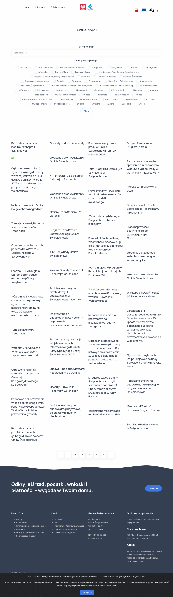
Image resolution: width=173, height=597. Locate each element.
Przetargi (20, 529)
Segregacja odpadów (26, 536)
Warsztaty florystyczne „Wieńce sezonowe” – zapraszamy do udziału (25, 351)
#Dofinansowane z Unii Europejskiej (116, 85)
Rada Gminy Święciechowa (121, 81)
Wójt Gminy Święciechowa (32, 85)
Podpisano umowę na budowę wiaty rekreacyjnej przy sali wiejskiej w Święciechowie (143, 386)
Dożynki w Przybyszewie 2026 (142, 189)
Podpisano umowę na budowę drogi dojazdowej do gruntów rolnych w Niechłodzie (65, 410)
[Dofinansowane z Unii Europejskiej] (144, 10)
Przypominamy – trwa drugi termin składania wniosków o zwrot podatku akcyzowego (105, 196)
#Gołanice (24, 90)
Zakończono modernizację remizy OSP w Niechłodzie (104, 412)
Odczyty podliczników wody (67, 143)
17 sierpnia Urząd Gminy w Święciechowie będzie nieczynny (104, 220)
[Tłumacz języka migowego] (152, 10)
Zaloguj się (153, 488)
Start (28, 7)
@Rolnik (80, 104)
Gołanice (135, 67)
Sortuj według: (86, 46)
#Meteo (154, 90)
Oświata (60, 81)
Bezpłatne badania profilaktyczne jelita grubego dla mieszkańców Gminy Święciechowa (27, 434)
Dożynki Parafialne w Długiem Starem (139, 145)
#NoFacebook (41, 94)
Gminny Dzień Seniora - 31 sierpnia (65, 214)
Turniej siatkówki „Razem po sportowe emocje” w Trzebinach (28, 227)
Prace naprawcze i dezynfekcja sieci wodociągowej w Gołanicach (138, 232)
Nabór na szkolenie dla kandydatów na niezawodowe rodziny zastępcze (102, 320)
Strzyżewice (146, 81)
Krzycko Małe (61, 72)
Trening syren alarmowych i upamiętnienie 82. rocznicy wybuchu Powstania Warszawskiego (105, 295)
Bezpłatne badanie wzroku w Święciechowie (143, 426)
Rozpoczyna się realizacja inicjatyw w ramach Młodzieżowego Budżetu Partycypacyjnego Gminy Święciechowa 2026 (65, 347)
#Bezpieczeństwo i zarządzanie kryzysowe (71, 85)
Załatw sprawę (58, 7)
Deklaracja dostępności (65, 532)
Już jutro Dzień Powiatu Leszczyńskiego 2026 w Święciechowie (64, 233)
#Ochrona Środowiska (65, 94)
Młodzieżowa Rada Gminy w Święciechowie (119, 72)
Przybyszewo (95, 81)
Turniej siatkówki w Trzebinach (22, 331)
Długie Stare (117, 67)
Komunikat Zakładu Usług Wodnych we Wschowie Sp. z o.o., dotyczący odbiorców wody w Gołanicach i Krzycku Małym (105, 245)
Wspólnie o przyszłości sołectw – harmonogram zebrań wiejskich (142, 256)
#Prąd (139, 94)
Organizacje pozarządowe (37, 81)
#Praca (86, 94)
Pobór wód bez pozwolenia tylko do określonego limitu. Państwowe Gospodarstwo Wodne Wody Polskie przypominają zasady (28, 406)
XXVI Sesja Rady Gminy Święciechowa (64, 254)
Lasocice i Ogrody (83, 72)
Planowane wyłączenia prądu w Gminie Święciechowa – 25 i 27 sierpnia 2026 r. (102, 148)
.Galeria (110, 104)
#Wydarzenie (131, 99)
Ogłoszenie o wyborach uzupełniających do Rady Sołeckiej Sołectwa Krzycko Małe (144, 360)
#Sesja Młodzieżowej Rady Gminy (38, 99)
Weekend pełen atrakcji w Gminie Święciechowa (142, 276)
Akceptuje (87, 592)
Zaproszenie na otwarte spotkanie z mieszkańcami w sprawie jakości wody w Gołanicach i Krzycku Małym (144, 167)
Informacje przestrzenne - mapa (31, 526)
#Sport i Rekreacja (88, 99)
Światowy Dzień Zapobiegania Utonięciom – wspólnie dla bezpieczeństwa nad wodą (66, 319)
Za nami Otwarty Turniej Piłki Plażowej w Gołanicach (67, 272)
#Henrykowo (43, 90)
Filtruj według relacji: (86, 60)
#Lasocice (137, 90)
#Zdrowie (150, 99)
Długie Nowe (98, 67)
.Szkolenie (126, 104)
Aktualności (25, 67)
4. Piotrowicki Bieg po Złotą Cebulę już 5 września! (66, 177)
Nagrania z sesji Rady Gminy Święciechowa (54, 76)
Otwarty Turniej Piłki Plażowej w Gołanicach (64, 389)
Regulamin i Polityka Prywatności (69, 526)
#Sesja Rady (67, 99)
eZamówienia (22, 522)
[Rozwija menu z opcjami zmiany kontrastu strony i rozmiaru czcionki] (158, 10)
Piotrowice (76, 81)
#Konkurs (98, 90)
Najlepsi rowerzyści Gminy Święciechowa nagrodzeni (27, 207)
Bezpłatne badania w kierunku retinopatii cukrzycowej (24, 146)
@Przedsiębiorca (62, 104)
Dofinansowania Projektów (72, 67)
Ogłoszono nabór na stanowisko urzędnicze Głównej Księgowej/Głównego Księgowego (25, 377)
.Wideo (142, 104)
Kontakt (58, 519)
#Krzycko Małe (118, 90)
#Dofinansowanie (148, 85)
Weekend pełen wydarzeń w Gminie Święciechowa (67, 159)
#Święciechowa (39, 104)
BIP (56, 522)
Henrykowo (152, 67)
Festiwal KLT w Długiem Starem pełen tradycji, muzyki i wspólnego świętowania (25, 276)
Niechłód (85, 76)
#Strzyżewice (111, 99)
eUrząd (19, 519)
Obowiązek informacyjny (66, 529)
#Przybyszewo (122, 94)
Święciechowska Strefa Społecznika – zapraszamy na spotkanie (143, 208)
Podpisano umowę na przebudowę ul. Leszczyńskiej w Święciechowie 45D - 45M (65, 293)
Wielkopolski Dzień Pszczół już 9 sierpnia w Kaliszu (143, 294)
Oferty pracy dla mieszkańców (30, 532)
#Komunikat (81, 90)
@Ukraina (96, 104)
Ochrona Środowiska (106, 76)
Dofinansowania (45, 67)
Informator (40, 7)
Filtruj (86, 111)
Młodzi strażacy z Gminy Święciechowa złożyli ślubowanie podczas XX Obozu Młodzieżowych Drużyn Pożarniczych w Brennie (103, 387)
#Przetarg (102, 94)
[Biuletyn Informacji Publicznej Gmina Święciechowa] (137, 10)
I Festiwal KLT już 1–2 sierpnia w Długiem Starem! (143, 408)
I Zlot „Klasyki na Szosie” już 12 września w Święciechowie (105, 172)
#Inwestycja (62, 90)
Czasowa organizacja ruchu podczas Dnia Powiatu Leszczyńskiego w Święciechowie (27, 250)
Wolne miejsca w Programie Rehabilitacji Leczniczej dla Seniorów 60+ (105, 271)
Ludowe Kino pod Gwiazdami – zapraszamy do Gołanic (67, 370)
